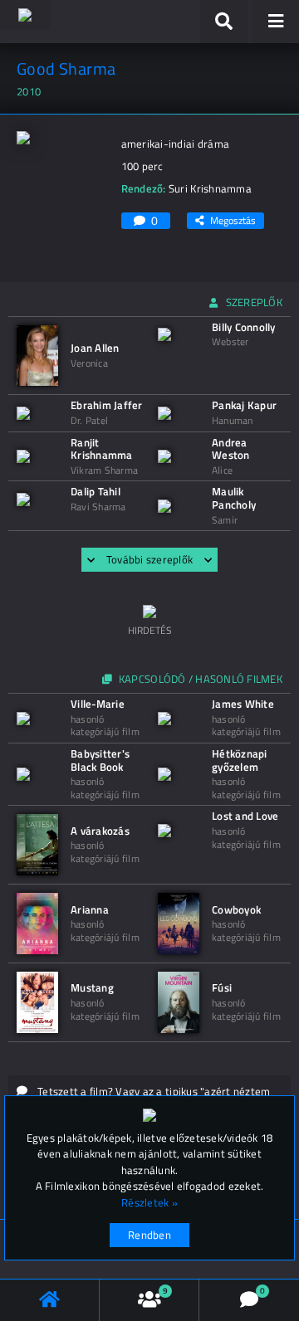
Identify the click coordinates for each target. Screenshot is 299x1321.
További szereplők (149, 559)
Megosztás (233, 220)
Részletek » (149, 1203)
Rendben (149, 1234)
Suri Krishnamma (210, 188)
